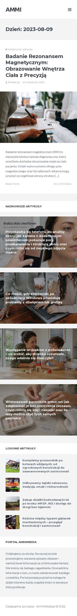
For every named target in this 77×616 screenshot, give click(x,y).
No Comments (62, 183)
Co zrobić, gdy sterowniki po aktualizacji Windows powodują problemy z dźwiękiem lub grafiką (34, 298)
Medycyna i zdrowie (20, 49)
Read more (12, 183)
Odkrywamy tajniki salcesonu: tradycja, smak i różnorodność (45, 484)
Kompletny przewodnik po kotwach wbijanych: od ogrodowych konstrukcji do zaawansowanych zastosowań (45, 466)
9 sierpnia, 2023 (35, 82)
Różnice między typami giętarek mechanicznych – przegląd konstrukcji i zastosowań (46, 522)
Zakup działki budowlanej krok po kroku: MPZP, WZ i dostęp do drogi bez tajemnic (46, 503)
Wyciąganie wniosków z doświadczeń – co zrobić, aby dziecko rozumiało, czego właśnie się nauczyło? (38, 354)
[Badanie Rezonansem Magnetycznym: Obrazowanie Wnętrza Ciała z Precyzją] (38, 117)
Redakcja (14, 82)
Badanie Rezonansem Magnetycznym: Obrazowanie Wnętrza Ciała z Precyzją (35, 65)
